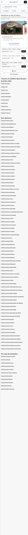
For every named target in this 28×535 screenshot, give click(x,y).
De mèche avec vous (7, 36)
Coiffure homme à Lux (6, 238)
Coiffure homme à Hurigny (7, 205)
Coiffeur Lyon (4, 90)
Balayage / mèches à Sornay (8, 356)
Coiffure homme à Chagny (7, 140)
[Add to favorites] (25, 23)
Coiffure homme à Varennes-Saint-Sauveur (11, 342)
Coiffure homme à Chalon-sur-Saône (10, 143)
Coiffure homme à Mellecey (8, 254)
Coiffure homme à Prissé (7, 280)
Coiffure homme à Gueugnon (8, 202)
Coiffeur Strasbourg (6, 109)
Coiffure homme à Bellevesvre (8, 123)
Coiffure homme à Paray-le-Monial (9, 277)
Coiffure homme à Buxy (7, 137)
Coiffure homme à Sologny (7, 322)
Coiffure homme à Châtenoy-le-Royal (10, 153)
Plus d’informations (14, 74)
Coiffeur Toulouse (5, 113)
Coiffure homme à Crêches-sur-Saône (10, 163)
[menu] (2, 2)
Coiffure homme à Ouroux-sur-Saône (10, 273)
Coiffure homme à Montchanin (8, 267)
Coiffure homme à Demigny (8, 179)
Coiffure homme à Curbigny (8, 176)
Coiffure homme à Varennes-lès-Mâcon (11, 339)
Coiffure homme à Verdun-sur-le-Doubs (11, 348)
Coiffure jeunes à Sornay (7, 369)
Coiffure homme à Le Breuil (7, 221)
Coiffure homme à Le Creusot (8, 225)
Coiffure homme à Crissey (7, 166)
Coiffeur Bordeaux (5, 83)
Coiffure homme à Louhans (8, 231)
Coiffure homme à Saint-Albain (8, 283)
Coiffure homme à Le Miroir (8, 228)
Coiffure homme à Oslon (7, 270)
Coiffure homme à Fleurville (8, 192)
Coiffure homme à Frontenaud (8, 195)
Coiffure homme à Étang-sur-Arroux (10, 189)
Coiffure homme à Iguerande (8, 208)
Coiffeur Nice (4, 103)
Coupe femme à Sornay (7, 379)
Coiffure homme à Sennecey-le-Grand (10, 316)
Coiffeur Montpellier (6, 96)
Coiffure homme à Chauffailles (8, 156)
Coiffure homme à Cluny (7, 159)
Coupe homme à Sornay (7, 382)
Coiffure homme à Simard (7, 319)
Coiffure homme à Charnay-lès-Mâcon (10, 146)
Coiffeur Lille (4, 86)
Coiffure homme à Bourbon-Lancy (9, 130)
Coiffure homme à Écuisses (8, 185)
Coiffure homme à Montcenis (8, 264)
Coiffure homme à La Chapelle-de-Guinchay (12, 211)
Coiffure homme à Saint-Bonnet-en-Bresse (11, 290)
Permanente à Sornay (6, 385)
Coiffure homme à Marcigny (8, 244)
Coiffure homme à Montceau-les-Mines (11, 260)
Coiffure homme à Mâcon (7, 241)
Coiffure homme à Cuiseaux (8, 169)
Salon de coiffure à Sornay (7, 389)
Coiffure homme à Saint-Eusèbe (9, 293)
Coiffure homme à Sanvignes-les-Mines (11, 313)
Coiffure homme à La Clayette (8, 215)
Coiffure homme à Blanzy (7, 127)
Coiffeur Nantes (5, 100)
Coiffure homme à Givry (7, 198)
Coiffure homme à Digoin (7, 182)
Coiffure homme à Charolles (8, 150)
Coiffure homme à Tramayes (8, 332)
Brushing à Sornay (5, 359)
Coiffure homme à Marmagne (8, 247)
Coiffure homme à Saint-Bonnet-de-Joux (11, 286)
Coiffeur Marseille (5, 93)
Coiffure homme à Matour (7, 251)
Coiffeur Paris (4, 106)
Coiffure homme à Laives (7, 218)
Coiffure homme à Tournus (7, 329)
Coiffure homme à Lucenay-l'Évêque (10, 234)
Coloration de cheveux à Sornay (9, 372)
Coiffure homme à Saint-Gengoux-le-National (12, 296)
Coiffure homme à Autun (7, 120)
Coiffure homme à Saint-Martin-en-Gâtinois (12, 303)
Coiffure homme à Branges (7, 133)
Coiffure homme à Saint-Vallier (8, 309)
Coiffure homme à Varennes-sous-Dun (10, 345)
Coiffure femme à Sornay (7, 363)
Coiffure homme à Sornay (7, 366)
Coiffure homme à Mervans (8, 257)
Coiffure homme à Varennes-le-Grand (10, 335)
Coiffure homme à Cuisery (7, 172)
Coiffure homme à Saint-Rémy (8, 306)
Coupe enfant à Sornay (7, 376)
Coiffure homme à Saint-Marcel (9, 299)
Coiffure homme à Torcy (7, 326)
